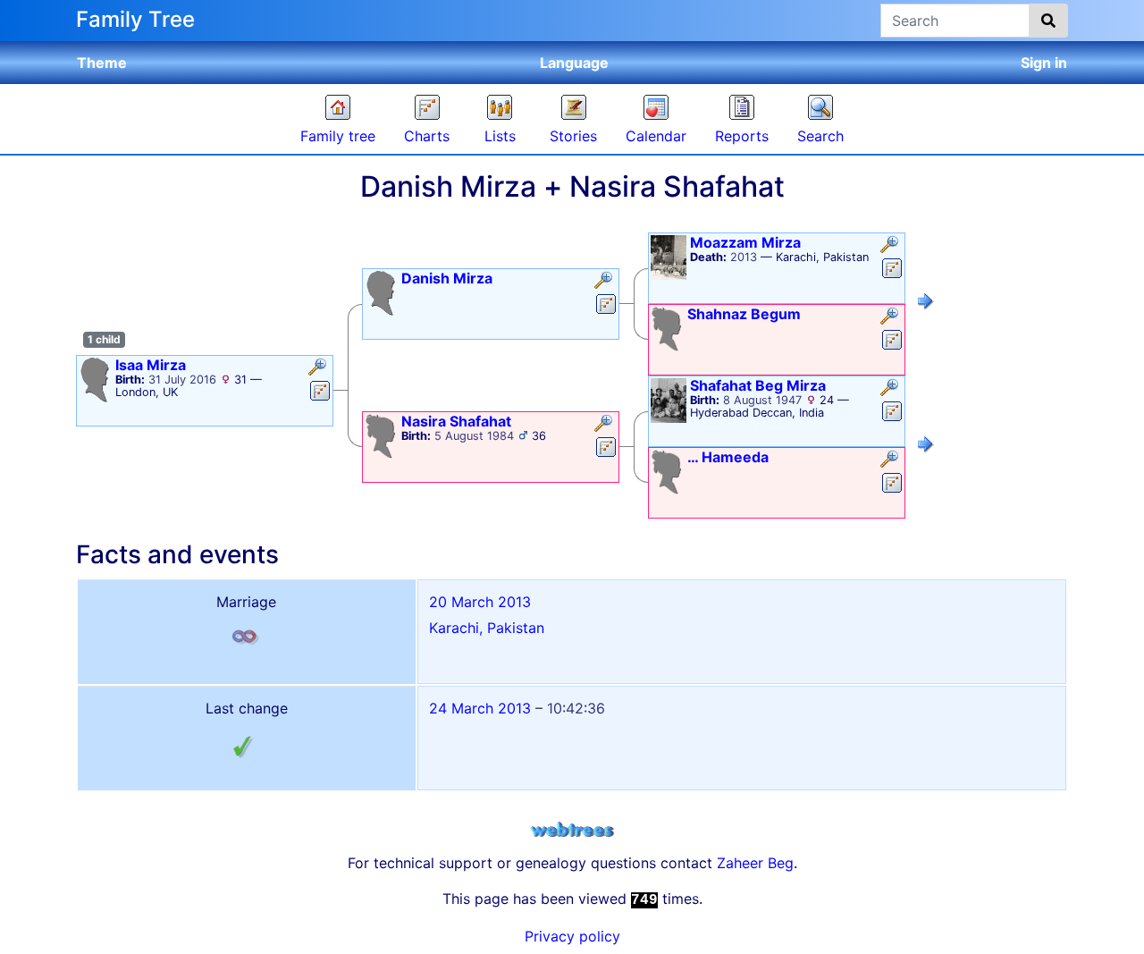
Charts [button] (427, 136)
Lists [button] (500, 136)
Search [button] (820, 136)
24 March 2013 (480, 708)
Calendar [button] (656, 136)
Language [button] (574, 63)
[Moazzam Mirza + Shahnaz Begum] (925, 304)
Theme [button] (102, 63)
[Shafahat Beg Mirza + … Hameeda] (925, 447)
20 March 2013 (480, 602)
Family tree (337, 136)
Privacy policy (572, 936)
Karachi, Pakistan (486, 628)
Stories (573, 136)
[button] (319, 368)
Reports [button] (742, 136)
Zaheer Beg (755, 863)
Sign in (1044, 63)
